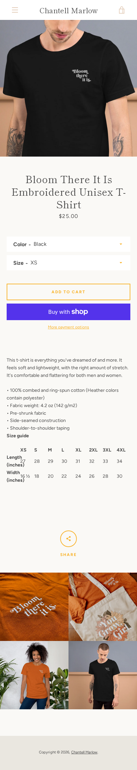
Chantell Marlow (69, 10)
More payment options (68, 327)
